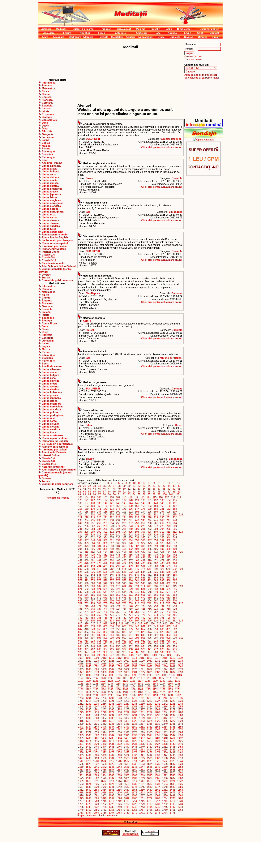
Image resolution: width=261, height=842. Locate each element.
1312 (164, 718)
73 (134, 491)
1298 (164, 715)
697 (156, 600)
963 (99, 649)
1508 (164, 758)
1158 (162, 686)
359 (162, 540)
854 (124, 629)
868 (111, 632)
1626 (103, 784)
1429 (96, 743)
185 (86, 511)
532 (130, 571)
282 (86, 528)
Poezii (168, 29)
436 (137, 554)
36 (159, 485)
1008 (88, 657)
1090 (180, 672)
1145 (170, 683)
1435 (142, 743)
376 (168, 543)
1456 (88, 749)
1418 (119, 741)
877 (168, 632)
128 (130, 500)
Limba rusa (175, 211)
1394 (149, 735)
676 (124, 597)
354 (130, 540)
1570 (103, 772)
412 (92, 551)
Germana (177, 293)
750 (80, 612)
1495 (172, 755)
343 (162, 537)
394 (80, 549)
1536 (164, 764)
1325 (157, 721)
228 (149, 517)
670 (86, 597)
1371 (80, 732)
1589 (142, 775)
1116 (161, 678)
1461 (126, 749)
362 (80, 543)
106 (99, 497)
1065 (96, 669)
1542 (103, 766)
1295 (142, 715)
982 (118, 652)
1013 (126, 657)
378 (80, 546)
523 (181, 569)
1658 (134, 789)
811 (162, 620)
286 (111, 528)
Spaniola (177, 178)
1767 (111, 812)
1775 (172, 812)
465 (118, 560)
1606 (164, 778)
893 (168, 635)
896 (86, 637)
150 (168, 503)
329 (175, 534)
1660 (149, 789)
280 (175, 526)
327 (162, 534)
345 (175, 537)
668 (175, 594)
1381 (157, 732)
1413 (80, 741)
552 (156, 574)
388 (143, 546)
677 (130, 597)
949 (111, 646)
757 (124, 612)
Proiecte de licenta (58, 497)
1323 (142, 721)
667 (168, 594)
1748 (180, 806)
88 (104, 494)
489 (168, 563)
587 (175, 580)
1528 (103, 764)
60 (174, 488)
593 (111, 583)
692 (124, 600)
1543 (111, 766)
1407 (142, 738)
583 (149, 580)
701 (80, 603)
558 (93, 577)
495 (105, 566)
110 (124, 497)
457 (168, 557)
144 (130, 503)
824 (140, 623)
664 (149, 594)
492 (86, 566)
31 (134, 485)
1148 (88, 686)
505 (168, 566)
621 (80, 589)
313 (181, 531)
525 (86, 571)
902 (124, 637)
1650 (180, 786)
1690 (164, 795)
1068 (119, 669)
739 (111, 609)
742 (130, 609)
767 (86, 614)
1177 (95, 692)
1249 (111, 706)
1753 (111, 809)
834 (99, 626)
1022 (88, 660)
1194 (118, 695)
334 (105, 537)
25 (104, 485)
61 (179, 488)
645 (130, 592)
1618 (149, 781)
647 (143, 592)
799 (86, 620)
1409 (157, 738)
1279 (126, 712)
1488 (119, 755)
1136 (103, 683)
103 (80, 497)
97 (149, 494)
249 (80, 523)
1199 (155, 695)
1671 (126, 792)
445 (93, 557)
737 (99, 609)
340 (143, 537)
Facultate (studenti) (171, 138)
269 (105, 526)
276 (149, 526)
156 (105, 506)
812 (168, 620)
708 (124, 603)
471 (156, 560)
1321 (126, 721)
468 (137, 560)
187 (99, 511)
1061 (172, 666)
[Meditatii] (203, 126)
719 (86, 606)
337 (124, 537)
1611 (96, 781)
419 (136, 551)
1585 (111, 775)
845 (168, 626)
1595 (80, 778)
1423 (157, 741)
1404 (119, 738)
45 (99, 488)
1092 (88, 675)
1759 (157, 809)
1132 (177, 680)
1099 (142, 675)
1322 (134, 721)
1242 (164, 703)
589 (86, 583)
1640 (103, 786)
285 (105, 528)
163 (149, 506)
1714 (134, 801)
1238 (134, 703)
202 (93, 514)
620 (181, 586)
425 (174, 551)
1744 (149, 806)
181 (162, 508)
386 (130, 546)
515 (130, 569)
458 (175, 557)
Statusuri (141, 33)
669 (80, 597)
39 (174, 485)
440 (162, 554)
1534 (149, 764)
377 (175, 543)
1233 (96, 703)
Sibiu (89, 425)
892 (162, 635)
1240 (149, 703)
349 (99, 540)
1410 (164, 738)
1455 (80, 749)
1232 (88, 703)
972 (156, 649)
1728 (134, 804)
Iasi (88, 211)
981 (111, 652)
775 (137, 614)
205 (111, 514)
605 (86, 586)
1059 (157, 666)
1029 (142, 660)
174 (118, 508)
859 (156, 629)
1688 (149, 795)
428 (86, 554)
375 (162, 543)
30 (129, 485)
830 (178, 623)
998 (118, 655)
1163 (95, 689)
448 (111, 557)
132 (156, 500)
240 (124, 520)
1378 (134, 732)
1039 (111, 663)
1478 (149, 752)
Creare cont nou (193, 56)
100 (164, 494)
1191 (95, 695)
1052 (103, 666)
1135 (95, 683)
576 (105, 580)
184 (80, 511)
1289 (96, 715)
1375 (111, 732)
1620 (164, 781)
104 (86, 497)
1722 (88, 804)
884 (111, 635)
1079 (96, 672)
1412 (180, 738)
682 (162, 597)
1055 (126, 666)
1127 (140, 680)
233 (80, 520)
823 (133, 623)
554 (168, 574)
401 (124, 549)
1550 (164, 766)
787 (111, 617)
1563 (157, 769)
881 (93, 635)
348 (93, 540)
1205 (96, 698)
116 (160, 497)
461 (93, 560)
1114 (146, 678)
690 (111, 600)
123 (99, 500)
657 (105, 594)
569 (162, 577)
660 (124, 594)
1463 (142, 749)
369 (124, 543)
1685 (126, 795)
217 (80, 517)
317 (99, 534)
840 (137, 626)
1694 (88, 798)
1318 (103, 721)
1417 (111, 741)
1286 (180, 712)
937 (137, 643)
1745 (157, 806)
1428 (88, 743)
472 (162, 560)
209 (137, 514)
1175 (80, 692)
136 (80, 503)
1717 (157, 801)
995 (99, 655)
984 (130, 652)
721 (99, 606)
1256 (164, 706)
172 (105, 508)
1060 (164, 666)
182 (168, 508)
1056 (134, 666)
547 (124, 574)
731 (162, 606)
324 (143, 534)
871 (130, 632)
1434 (134, 743)
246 (162, 520)
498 (124, 566)
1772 (149, 812)
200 (80, 514)
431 (105, 554)
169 (86, 508)
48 (114, 488)
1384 (180, 732)
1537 (172, 764)
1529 (111, 764)
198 (168, 511)
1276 (103, 712)
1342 (180, 723)
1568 (88, 772)
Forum (67, 33)
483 (130, 563)
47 (109, 488)
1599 (111, 778)
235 (93, 520)
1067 (111, 669)
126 (118, 500)
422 (155, 551)
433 (118, 554)
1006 (177, 655)
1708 (88, 801)
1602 (134, 778)
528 (105, 571)
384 (118, 546)
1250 (119, 706)
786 (105, 617)
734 (80, 609)
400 (118, 549)
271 (118, 526)
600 (156, 583)
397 (99, 549)
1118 (176, 678)
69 (114, 491)
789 (124, 617)
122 (93, 500)
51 (129, 488)
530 (118, 571)
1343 (80, 726)
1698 (119, 798)
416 (118, 551)
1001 (138, 655)
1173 (170, 689)
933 (111, 643)
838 (124, 626)
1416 (103, 741)
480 (111, 563)
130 (143, 500)
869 (118, 632)
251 (93, 523)
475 (80, 563)
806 (130, 620)
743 (137, 609)
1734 (180, 804)
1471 (96, 752)
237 (105, 520)
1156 (147, 686)
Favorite (103, 37)
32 (139, 485)
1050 (88, 666)
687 (93, 600)
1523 (172, 761)
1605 (157, 778)
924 (156, 640)
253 (105, 523)
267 (93, 526)
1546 (134, 766)
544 (105, 574)
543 (99, 574)
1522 (164, 761)
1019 (172, 657)
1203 (80, 698)
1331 (96, 723)
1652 (88, 789)
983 (124, 652)
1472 (103, 752)
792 (143, 617)
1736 (88, 806)
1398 (180, 735)
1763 (80, 812)
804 (118, 620)
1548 (149, 766)
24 (99, 485)
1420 (134, 741)
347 (86, 540)
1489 (126, 755)
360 (168, 540)
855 (130, 629)
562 (118, 577)
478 (99, 563)
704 (99, 603)
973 (162, 649)
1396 (164, 735)
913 (86, 640)
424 (168, 551)
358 (156, 540)
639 (93, 592)
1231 (80, 703)
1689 (157, 795)
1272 (180, 709)
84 (84, 494)
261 (156, 523)
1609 (80, 781)
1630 (134, 784)
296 (175, 528)
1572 (119, 772)
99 (159, 494)
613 (136, 586)
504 (162, 566)
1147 (80, 686)
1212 (149, 698)
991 (175, 652)
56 (154, 488)
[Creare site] (203, 175)
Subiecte (175, 37)
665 (156, 594)
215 (174, 514)
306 (137, 531)
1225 (142, 700)
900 (111, 637)
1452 (164, 746)
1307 (126, 718)
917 (111, 640)
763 (162, 612)
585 (162, 580)
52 (134, 488)
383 (111, 546)
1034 (180, 660)
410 (80, 551)
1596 (88, 778)
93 (129, 494)
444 (86, 557)
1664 (180, 789)
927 (175, 640)
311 (168, 531)
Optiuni (202, 37)
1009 (96, 657)
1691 (172, 795)
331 (86, 537)
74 (139, 491)
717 (181, 603)
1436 (149, 743)
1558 (119, 769)
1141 (140, 683)
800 (93, 620)
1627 (111, 784)
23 (94, 485)
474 (175, 560)
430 (99, 554)
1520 (149, 761)
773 (124, 614)
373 (149, 543)
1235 (111, 703)
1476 (134, 752)
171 (99, 508)
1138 (118, 683)
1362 (119, 729)
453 (143, 557)
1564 (164, 769)
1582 (88, 775)
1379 (142, 732)
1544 (119, 766)
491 (80, 566)
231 (168, 517)
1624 (88, 784)
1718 (164, 801)
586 (168, 580)
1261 (96, 709)
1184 (147, 692)
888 (137, 635)
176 (130, 508)
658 (111, 594)
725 (124, 606)
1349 (126, 726)
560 (105, 577)
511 (105, 569)
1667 (96, 792)
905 (143, 637)
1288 (88, 715)
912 (80, 640)
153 (86, 506)
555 (175, 574)
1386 (88, 735)
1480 (164, 752)
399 (111, 549)
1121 (95, 680)
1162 (88, 689)
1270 (164, 709)
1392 (134, 735)
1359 (96, 729)
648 (149, 592)
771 (111, 614)
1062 (180, 666)
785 (99, 617)
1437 (157, 743)
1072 (149, 669)
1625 (96, 784)
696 (149, 600)
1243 (172, 703)
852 (111, 629)
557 (86, 577)
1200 (162, 695)
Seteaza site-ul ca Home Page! (201, 77)
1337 (142, 723)
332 (93, 537)
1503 (126, 758)
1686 (134, 795)
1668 (103, 792)
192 (130, 511)
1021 (80, 660)
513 (118, 569)
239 (118, 520)
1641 (111, 786)
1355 (172, 726)
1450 (149, 746)
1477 (142, 752)
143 (124, 503)
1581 (80, 775)
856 (137, 629)
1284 (164, 712)
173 (111, 508)
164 (156, 506)
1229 (172, 700)
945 (86, 646)
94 (134, 494)
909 (168, 637)
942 (168, 643)
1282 (149, 712)
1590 (149, 775)
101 (171, 494)
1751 (96, 809)
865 (93, 632)
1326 (164, 721)
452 (137, 557)
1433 (126, 743)
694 (137, 600)
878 (175, 632)
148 (156, 503)
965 (111, 649)
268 (99, 526)
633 (156, 589)
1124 (117, 680)
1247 (96, 706)
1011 (111, 657)
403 (137, 549)
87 (99, 494)
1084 (134, 672)
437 (143, 554)
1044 (149, 663)
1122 (103, 680)
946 (93, 646)
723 (111, 606)
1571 (111, 772)
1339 (157, 723)
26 (109, 485)
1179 (110, 692)
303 (118, 531)
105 (93, 497)
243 (143, 520)
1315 (80, 721)
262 (162, 523)
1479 (157, 752)
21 (84, 485)
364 (93, 543)
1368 (164, 729)
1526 (88, 764)
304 (124, 531)
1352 (149, 726)
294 (162, 528)
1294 (134, 715)
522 (174, 569)
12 (144, 483)
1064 (88, 669)
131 (149, 500)
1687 (142, 795)
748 (168, 609)
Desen (178, 425)
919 (124, 640)
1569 (96, 772)
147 (149, 503)
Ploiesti (90, 330)
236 (99, 520)
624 (99, 589)
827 (159, 623)
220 (99, 517)
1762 (180, 809)
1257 (172, 706)
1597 (96, 778)
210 (143, 514)
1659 (142, 789)
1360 (103, 729)
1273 (80, 712)
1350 (134, 726)
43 (89, 488)
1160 (177, 686)
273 (130, 526)
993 (86, 655)
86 (94, 494)
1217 (80, 700)
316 (93, 534)
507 (80, 569)
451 (130, 557)
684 (175, 597)
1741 (126, 806)
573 (86, 580)
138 (93, 503)
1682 (103, 795)
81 (174, 491)
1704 (164, 798)
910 (175, 637)
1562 (149, 769)
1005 (169, 655)
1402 (103, 738)
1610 (88, 781)
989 (162, 652)
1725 (111, 804)
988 (156, 652)
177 (137, 508)
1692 (180, 795)
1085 (142, 672)
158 (118, 506)
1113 (139, 678)
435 (130, 554)
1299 (172, 715)
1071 (142, 669)
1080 (103, 672)
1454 (180, 746)
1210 (134, 698)
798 (80, 620)
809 (149, 620)
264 (175, 523)
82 (179, 491)
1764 (88, 812)
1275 (96, 712)
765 (175, 612)
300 (99, 531)
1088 (164, 672)
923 (149, 640)
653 (80, 594)
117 (166, 497)
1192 (103, 695)
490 (175, 563)
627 (118, 589)
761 (149, 612)
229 (156, 517)
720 (93, 606)
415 (111, 551)
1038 (103, 663)
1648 (164, 786)
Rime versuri (184, 29)
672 (99, 597)
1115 (154, 678)
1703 (157, 798)
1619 (157, 781)
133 (162, 500)
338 (130, 537)
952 (130, 646)
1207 (111, 698)
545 (111, 574)
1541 (96, 766)
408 (168, 549)
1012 (118, 657)
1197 (140, 695)
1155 (140, 686)
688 (99, 600)
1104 (179, 675)
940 (156, 643)
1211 (142, 698)
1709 (96, 801)
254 (111, 523)
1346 (103, 726)
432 (111, 554)
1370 (180, 729)
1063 (80, 669)
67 (104, 491)
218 (86, 517)
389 (149, 546)
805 (124, 620)
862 (175, 629)
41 (79, 488)
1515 (111, 761)
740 (118, 609)
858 (149, 629)
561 (111, 577)
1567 (80, 772)
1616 (134, 781)
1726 (119, 804)
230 (162, 517)
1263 (111, 709)
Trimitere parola (193, 59)
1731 (157, 804)
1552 (180, 766)
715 (168, 603)
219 (93, 517)
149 (162, 503)
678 (137, 597)
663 (143, 594)
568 (156, 577)
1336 (134, 723)
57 (159, 488)
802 (105, 620)
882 (99, 635)
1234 (103, 703)
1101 (157, 675)
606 (93, 586)
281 (80, 528)
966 (118, 649)
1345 (96, 726)
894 (175, 635)
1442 (88, 746)
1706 (180, 798)
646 (137, 592)
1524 (180, 761)
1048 (180, 663)
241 (130, 520)
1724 (103, 804)
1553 (80, 769)
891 (156, 635)
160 (130, 506)
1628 (119, 784)
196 (156, 511)
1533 (142, 764)
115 (154, 497)
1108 (103, 678)
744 (143, 609)
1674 (149, 792)
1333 (111, 723)
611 (124, 586)
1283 (157, 712)
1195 (125, 695)
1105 (80, 678)
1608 (180, 778)
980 (105, 652)
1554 (88, 769)
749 (175, 609)
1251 (126, 706)
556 (80, 577)
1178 (103, 692)
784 (93, 617)
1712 (118, 801)
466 (124, 560)
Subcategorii (145, 37)
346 (80, 540)
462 (99, 560)
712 (149, 603)
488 (162, 563)
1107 (95, 678)
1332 (103, 723)
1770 (134, 812)
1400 (88, 738)
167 (175, 506)
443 (80, 557)
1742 (134, 806)
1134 (88, 683)
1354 (164, 726)
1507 (157, 758)
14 (154, 483)
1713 (126, 801)
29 (124, 485)
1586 (119, 775)
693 (130, 600)
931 (99, 643)
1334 (119, 723)
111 (130, 497)
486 (149, 563)
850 (99, 629)
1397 (172, 735)
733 (175, 606)
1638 (88, 786)
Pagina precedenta (87, 815)
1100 (149, 675)
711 (143, 603)
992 (80, 655)
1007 (80, 657)
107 (105, 497)
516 (136, 569)
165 (162, 506)
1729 (142, 804)
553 (162, 574)
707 (118, 603)
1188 (177, 692)
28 (119, 485)
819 (105, 623)
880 (86, 635)
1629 (126, 784)
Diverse (188, 37)
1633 (157, 784)
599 (149, 583)
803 (111, 620)
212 (155, 514)
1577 (157, 772)
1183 (140, 692)
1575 (142, 772)
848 (86, 629)
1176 (88, 692)
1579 (172, 772)
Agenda (172, 33)
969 (137, 649)
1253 (142, 706)
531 (124, 571)
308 (149, 531)
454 (149, 557)
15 (159, 483)
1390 (119, 735)
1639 (96, 786)
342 (156, 537)
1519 (141, 761)
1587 (126, 775)
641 (105, 592)
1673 (142, 792)
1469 (80, 752)
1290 (103, 715)
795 (162, 617)
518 (149, 569)
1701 (142, 798)
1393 (142, 735)
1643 (126, 786)
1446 (119, 746)
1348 (119, 726)
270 (111, 526)
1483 (80, 755)
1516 (118, 761)
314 (80, 534)
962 (93, 649)
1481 (172, 752)
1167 (125, 689)
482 (124, 563)
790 (130, 617)
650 (162, 592)
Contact (214, 33)
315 (86, 534)
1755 (126, 809)
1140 (133, 683)
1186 (162, 692)
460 (86, 560)
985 (137, 652)
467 (130, 560)
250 (86, 523)
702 (86, 603)
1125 (125, 680)
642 (111, 592)
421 (149, 551)
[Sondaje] (203, 136)
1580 (180, 772)
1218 (88, 700)
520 (162, 569)
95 (139, 494)
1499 (96, 758)
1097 (126, 675)
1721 (80, 804)
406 (156, 549)
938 (143, 643)
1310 (149, 718)
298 (86, 531)
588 (80, 583)
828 (165, 623)
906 (149, 637)
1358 (88, 729)
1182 (133, 692)
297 (80, 531)
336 (118, 537)
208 (130, 514)
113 (142, 497)
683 (168, 597)
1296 (149, 715)
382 (105, 546)
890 (149, 635)
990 (168, 652)
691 (118, 600)
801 (99, 620)
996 (105, 655)
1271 (172, 709)
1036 (88, 663)
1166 (118, 689)
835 (105, 626)
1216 (180, 698)
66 (99, 491)
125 (111, 500)
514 (124, 569)
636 (175, 589)
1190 (88, 695)
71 (124, 491)
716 (174, 603)
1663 (172, 789)
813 (174, 620)
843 (156, 626)
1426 (180, 741)
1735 (80, 806)
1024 (103, 660)
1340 (164, 723)
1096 (119, 675)
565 (137, 577)
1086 (149, 672)
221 (105, 517)
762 (156, 612)
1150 (103, 686)
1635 (172, 784)
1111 (125, 678)
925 (162, 640)
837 (118, 626)
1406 (134, 738)
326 (156, 534)
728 (143, 606)
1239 (142, 703)
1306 (119, 718)
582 (143, 580)
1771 (142, 812)
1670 (119, 792)
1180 (118, 692)
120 (80, 500)
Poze (157, 33)
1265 (126, 709)
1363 (126, 729)
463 (105, 560)
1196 (133, 695)
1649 (172, 786)
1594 (180, 775)
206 (118, 514)
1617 (141, 781)
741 (124, 609)
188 (105, 511)
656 (99, 594)
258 (137, 523)
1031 (157, 660)
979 (99, 652)
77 (154, 491)
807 (137, 620)
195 (149, 511)
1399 (80, 738)
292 (149, 528)
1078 (88, 672)
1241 (157, 703)
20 (79, 485)
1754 (119, 809)
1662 (164, 789)
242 (137, 520)
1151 (110, 686)
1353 (157, 726)
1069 (126, 669)
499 (130, 566)
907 (156, 637)
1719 (172, 801)
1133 (80, 683)
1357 (80, 729)
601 (162, 583)
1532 (134, 764)
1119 (80, 680)
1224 (134, 700)
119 (179, 497)
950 (118, 646)
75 (144, 491)
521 (168, 569)
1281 (142, 712)
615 (149, 586)
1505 (142, 758)
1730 (149, 804)
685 (80, 600)
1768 (119, 812)
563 (124, 577)
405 (149, 549)
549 (137, 574)
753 (99, 612)
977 (86, 652)
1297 (157, 715)
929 (86, 643)
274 (137, 526)
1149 (95, 686)
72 (129, 491)
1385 (80, 735)
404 (143, 549)
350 (105, 540)
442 (175, 554)
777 (149, 614)
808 (143, 620)
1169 (140, 689)
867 (105, 632)
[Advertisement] (57, 59)
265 (80, 526)
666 (162, 594)
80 (169, 491)
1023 (96, 660)
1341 (172, 723)
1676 (164, 792)
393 (175, 546)
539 (175, 571)
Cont (200, 33)
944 (80, 646)
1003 (154, 655)
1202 (178, 695)
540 (80, 574)
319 (111, 534)
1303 (96, 718)
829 (171, 623)
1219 (96, 700)
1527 (96, 764)
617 (162, 586)
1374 (103, 732)
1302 (88, 718)
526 (93, 571)
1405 (126, 738)
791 (137, 617)
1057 (142, 666)
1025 (111, 660)
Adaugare (48, 33)
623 (93, 589)
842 (149, 626)
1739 (111, 806)
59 (169, 488)
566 (143, 577)
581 (137, 580)
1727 (126, 804)
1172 (162, 689)
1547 (142, 766)
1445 (111, 746)
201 (86, 514)
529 (111, 571)
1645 (142, 786)
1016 (149, 657)
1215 (172, 698)
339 (137, 537)
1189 (80, 695)
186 (93, 511)
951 (124, 646)
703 (93, 603)
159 (124, 506)
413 (99, 551)
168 (80, 508)
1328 (180, 721)
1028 (134, 660)
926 (168, 640)
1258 (180, 706)
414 (105, 551)
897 (93, 637)
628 (124, 589)
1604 (149, 778)
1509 (172, 758)
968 (130, 649)
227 (143, 517)
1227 (157, 700)
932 (105, 643)
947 (99, 646)
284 (99, 528)
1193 (110, 695)
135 (175, 500)
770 (105, 614)
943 (175, 643)
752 (93, 612)
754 (105, 612)
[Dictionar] (111, 834)
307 (143, 531)
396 (93, 549)
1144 (162, 683)
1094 (103, 675)
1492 (149, 755)
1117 (168, 678)
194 (143, 511)
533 (137, 571)
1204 (88, 698)
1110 (118, 678)
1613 (111, 781)
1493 (157, 755)
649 (156, 592)
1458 (103, 749)
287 (118, 528)
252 (99, 523)
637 (80, 592)
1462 (134, 749)
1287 (80, 715)
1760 (164, 809)
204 (105, 514)
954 (143, 646)
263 (168, 523)
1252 (134, 706)
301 (105, 531)
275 (143, 526)
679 (143, 597)
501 (143, 566)
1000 (131, 655)
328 (168, 534)
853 (118, 629)
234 (86, 520)
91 (119, 494)
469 (143, 560)
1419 (126, 741)
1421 (142, 741)
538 (168, 571)
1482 (180, 752)
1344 (88, 726)
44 (94, 488)
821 (121, 623)
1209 (126, 698)
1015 (141, 657)
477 (93, 563)
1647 (157, 786)
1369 (172, 729)
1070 (134, 669)
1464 (149, 749)
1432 (119, 743)
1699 (126, 798)
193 (137, 511)
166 (168, 506)
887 (130, 635)
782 (80, 617)
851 (105, 629)
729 (149, 606)
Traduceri (105, 29)
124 (105, 500)
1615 (126, 781)
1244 (180, 703)
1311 (157, 718)
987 (149, 652)
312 (174, 531)
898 (99, 637)
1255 (157, 706)
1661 (157, 789)
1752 (103, 809)
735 (86, 609)
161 (137, 506)
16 (164, 483)
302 (111, 531)
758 (130, 612)
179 (149, 508)
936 (130, 643)
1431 (111, 743)
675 (118, 597)
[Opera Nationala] (203, 139)
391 (162, 546)
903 (130, 637)
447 (105, 557)
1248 (103, 706)
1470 (88, 752)
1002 (146, 655)
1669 (111, 792)
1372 (88, 732)
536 (156, 571)
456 (162, 557)
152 (80, 506)
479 (105, 563)
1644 (134, 786)
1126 (132, 680)
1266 (134, 709)
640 (99, 592)
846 (175, 626)
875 (156, 632)
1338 (149, 723)
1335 (126, 723)
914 (93, 640)
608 (105, 586)
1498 (88, 758)
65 (94, 491)
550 (143, 574)
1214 (164, 698)
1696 (103, 798)
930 (93, 643)
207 (124, 514)
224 (124, 517)
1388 (103, 735)
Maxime (140, 29)
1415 (96, 741)
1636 (180, 784)
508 (86, 569)
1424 (164, 741)
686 (86, 600)
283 (93, 528)
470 (149, 560)
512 (111, 569)
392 (168, 546)
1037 (96, 663)
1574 (134, 772)
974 (168, 649)
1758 (149, 809)
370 (130, 543)
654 (86, 594)
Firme (101, 33)
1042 (134, 663)
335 (111, 537)
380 (93, 546)
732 (168, 606)
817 (93, 623)
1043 (142, 663)
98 (154, 494)
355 (137, 540)
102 (177, 494)
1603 (142, 778)
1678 (180, 792)
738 (105, 609)
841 (143, 626)
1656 (119, 789)
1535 (157, 764)
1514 (103, 761)
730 (156, 606)
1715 (141, 801)
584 (156, 580)
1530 (119, 764)
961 (86, 649)
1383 (172, 732)
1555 (96, 769)
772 (118, 614)
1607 (172, 778)
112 (136, 497)
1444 (103, 746)
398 (105, 549)
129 (137, 500)
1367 (157, 729)
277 (156, 526)
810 (156, 620)
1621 (172, 781)
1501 (111, 758)
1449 (142, 746)
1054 (119, 666)
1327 (172, 721)
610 (118, 586)
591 (99, 583)
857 (143, 629)
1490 (134, 755)
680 (149, 597)
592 (105, 583)
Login (187, 33)
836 (111, 626)
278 (162, 526)
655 (93, 594)
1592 (164, 775)
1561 (142, 769)
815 (80, 623)
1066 (103, 669)
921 (137, 640)
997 (111, 655)
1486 (103, 755)
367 (111, 543)
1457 (96, 749)
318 (105, 534)
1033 (172, 660)
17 (169, 483)
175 (124, 508)
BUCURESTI (93, 138)
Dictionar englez (209, 29)
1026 (119, 660)
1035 (80, 663)
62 (79, 491)
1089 (172, 672)
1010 (103, 657)
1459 (111, 749)
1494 (164, 755)
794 (156, 617)
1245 (80, 706)
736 (93, 609)
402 (130, 549)
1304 (103, 718)
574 (93, 580)
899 (105, 637)
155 (99, 506)
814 (181, 620)
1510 (180, 758)
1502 (119, 758)
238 (111, 520)
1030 (149, 660)
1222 (119, 700)
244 (149, 520)
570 (168, 577)
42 (84, 488)
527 (99, 571)
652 (175, 592)
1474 (119, 752)
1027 (126, 660)
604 (80, 586)
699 (168, 600)
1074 (164, 669)
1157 (155, 686)
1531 (126, 764)
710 (137, 603)
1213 (157, 698)
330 (80, 537)
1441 (80, 746)
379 (86, 546)
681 (156, 597)
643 (118, 592)
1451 (157, 746)
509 (93, 569)
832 (86, 626)
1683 (111, 795)
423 (162, 551)
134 (168, 500)
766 (80, 614)
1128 (147, 680)
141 (111, 503)
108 (111, 497)
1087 (157, 672)
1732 (164, 804)
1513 (95, 761)
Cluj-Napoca (93, 293)
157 (111, 506)
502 (149, 566)
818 (99, 623)
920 (130, 640)
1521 (157, 761)
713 (155, 603)
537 (162, 571)
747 (162, 609)
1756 (134, 809)
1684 (119, 795)
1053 (111, 666)
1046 (164, 663)
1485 (96, 755)
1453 (172, 746)
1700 (134, 798)
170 (93, 508)
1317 (96, 721)
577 (111, 580)
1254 (149, 706)
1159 (170, 686)
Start (45, 37)
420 (143, 551)
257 (130, 523)
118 (173, 497)
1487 (111, 755)
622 (86, 589)
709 (130, 603)
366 (105, 543)
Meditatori (117, 37)
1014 (134, 657)
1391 (126, 735)
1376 (119, 732)
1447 (126, 746)
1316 (88, 721)
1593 (172, 775)
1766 (103, 812)
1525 (80, 764)
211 (149, 514)
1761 (172, 809)
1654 (103, 789)
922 (143, 640)
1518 (134, 761)
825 (146, 623)
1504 (134, 758)
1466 (164, 749)
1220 (103, 700)
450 (124, 557)
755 (111, 612)
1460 (119, 749)
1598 (103, 778)
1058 (149, 666)
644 (124, 592)
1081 (111, 672)
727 (137, 606)
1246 (88, 706)
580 (130, 580)
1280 (134, 712)
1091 (80, 675)
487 (156, 563)
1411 (172, 738)
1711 (111, 801)
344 (168, 537)
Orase (161, 37)
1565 (172, 769)
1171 (155, 689)
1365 (142, 729)
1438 (164, 743)
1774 (164, 812)
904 (137, 637)
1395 (157, 735)
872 (137, 632)
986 (143, 652)
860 (162, 629)
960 (80, 649)
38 (169, 485)
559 (99, 577)
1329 (80, 723)
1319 (111, 721)
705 (105, 603)
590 (93, 583)
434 (124, 554)
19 (179, 483)
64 (89, 491)
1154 (133, 686)
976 (80, 652)
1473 (111, 752)
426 (181, 551)
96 (144, 494)
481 (118, 563)
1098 (134, 675)
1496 (180, 755)
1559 (126, 769)
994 (93, 655)
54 (144, 488)
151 (175, 503)
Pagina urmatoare (108, 815)
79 (164, 491)
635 (168, 589)
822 (127, 623)
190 (118, 511)
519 (155, 569)
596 (130, 583)
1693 (80, 798)
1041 (126, 663)
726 (130, 606)
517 (143, 569)
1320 (119, 721)
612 (130, 586)
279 (168, 526)
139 (99, 503)
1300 (180, 715)
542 (93, 574)
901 (118, 637)
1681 (96, 795)
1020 (180, 657)
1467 (172, 749)
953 (137, 646)
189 (111, 511)
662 (137, 594)
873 (143, 632)
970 (143, 649)
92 (124, 494)
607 (99, 586)
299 (93, 531)
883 (105, 635)
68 (109, 491)
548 (130, 574)
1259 (80, 709)
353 (124, 540)
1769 (126, 812)
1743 (142, 806)
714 (162, 603)
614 (143, 586)
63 (84, 491)
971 (149, 649)
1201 (170, 695)
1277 (111, 712)
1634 (164, 784)
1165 (110, 689)
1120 (88, 680)
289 (130, 528)
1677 (172, 792)
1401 (96, 738)
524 (80, 571)
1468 (180, 749)
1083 (126, 672)
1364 (134, 729)
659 (118, 594)
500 (137, 566)
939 (149, 643)
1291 (111, 715)
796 (168, 617)
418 (130, 551)
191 (124, 511)
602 (168, 583)
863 (80, 632)
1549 (157, 766)
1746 (164, 806)
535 (149, 571)
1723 (96, 804)
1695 (96, 798)
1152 (118, 686)
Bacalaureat (124, 29)
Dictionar (46, 29)
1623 (80, 784)
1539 (80, 766)
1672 (134, 792)
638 (86, 592)
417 (124, 551)
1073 (157, 669)
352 (118, 540)
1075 (172, 669)
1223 (126, 700)
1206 (103, 698)
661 (130, 594)
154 (93, 506)
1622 (180, 781)
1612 (103, 781)
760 (143, 612)
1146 (177, 683)
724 (118, 606)
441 (168, 554)
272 (124, 526)
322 (130, 534)
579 (124, 580)
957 (162, 646)
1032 (164, 660)
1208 (119, 698)
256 (124, 523)
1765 (96, 812)
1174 (177, 689)
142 (118, 503)
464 (111, 560)
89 (109, 494)
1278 (119, 712)
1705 (172, 798)
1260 (88, 709)
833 (93, 626)
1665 (80, 792)
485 (143, 563)
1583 (96, 775)
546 (118, 574)
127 (124, 500)
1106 (88, 678)
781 (175, 614)
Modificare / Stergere (81, 37)
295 (168, 528)
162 (143, 506)
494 (99, 566)
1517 (126, 761)
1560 (134, 769)
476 (86, 563)
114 (148, 497)
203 (99, 514)
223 (118, 517)
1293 (126, 715)
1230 (180, 700)
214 (168, 514)
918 (118, 640)
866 (99, 632)
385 (124, 546)
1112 (132, 678)
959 (175, 646)
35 (154, 485)
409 (175, 549)
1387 (96, 735)
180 (156, 508)
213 (162, 514)
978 (93, 652)
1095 (111, 675)
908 (162, 637)
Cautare (130, 37)
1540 (88, 766)
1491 (142, 755)
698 (162, 600)
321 (124, 534)
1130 (162, 680)
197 (162, 511)
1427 (80, 743)
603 (175, 583)
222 (111, 517)
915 (99, 640)
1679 (80, 795)
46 (104, 488)
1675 (157, 792)
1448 (134, 746)
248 (175, 520)
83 (79, 494)
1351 (142, 726)
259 (143, 523)
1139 (125, 683)
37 (164, 485)
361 (175, 540)
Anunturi (85, 33)
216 (181, 514)
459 (80, 560)
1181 (125, 692)
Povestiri (155, 29)
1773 (157, 812)
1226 (149, 700)
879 (80, 635)
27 (114, 485)
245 (156, 520)
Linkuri (216, 37)
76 (149, 491)
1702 (149, 798)
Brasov (90, 458)
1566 (180, 769)
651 (168, 592)
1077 (80, 672)
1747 (172, 806)
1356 (180, 726)
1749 (80, 809)
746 (156, 609)
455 (156, 557)
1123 (110, 680)
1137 (110, 683)
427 (80, 554)
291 (143, 528)
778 (156, 614)
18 (174, 483)
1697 (111, 798)
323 (137, 534)
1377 (126, 732)
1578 (164, 772)
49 (119, 488)
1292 (119, 715)
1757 (142, 809)
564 (130, 577)
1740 (119, 806)
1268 (149, 709)
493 (93, 566)
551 (149, 574)
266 (86, 526)
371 (137, 543)
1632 (149, 784)
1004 (161, 655)
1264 (119, 709)
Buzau (89, 178)
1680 (88, 795)
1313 (172, 718)
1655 (111, 789)
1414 (88, 741)
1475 (126, 752)
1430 (103, 743)
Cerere (87, 320)
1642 (119, 786)
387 (137, 546)
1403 (111, 738)
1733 (172, 804)
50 (124, 488)
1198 (147, 695)
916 (105, 640)
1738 (103, 806)
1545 (126, 766)
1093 (96, 675)
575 (99, 580)
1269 (157, 709)
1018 (164, 657)
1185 (155, 692)
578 (118, 580)
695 (143, 600)
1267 (142, 709)
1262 (103, 709)
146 (143, 503)
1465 (157, 749)
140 (105, 503)
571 (175, 577)
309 (156, 531)
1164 (103, 689)
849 (93, 629)
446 (99, 557)
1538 (180, 764)
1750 (88, 809)
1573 (126, 772)
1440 (180, 743)
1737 (96, 806)
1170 (147, 689)
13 (149, 483)
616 (155, 586)
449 (118, 557)
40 (179, 485)
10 (134, 483)
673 (105, 597)
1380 (149, 732)
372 (143, 543)
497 (118, 566)
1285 (172, 712)
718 (80, 606)
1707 (80, 801)
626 (111, 589)
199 (175, 511)
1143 (155, 683)
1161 (80, 689)
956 (156, 646)
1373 (96, 732)
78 (159, 491)
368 (118, 543)
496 (111, 566)
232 (175, 517)
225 (130, 517)
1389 (111, 735)
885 (118, 635)
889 (143, 635)
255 (118, 523)
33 (144, 485)
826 (152, 623)
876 (162, 632)
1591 (157, 775)
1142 (147, 683)
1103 (172, 675)
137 (86, 503)
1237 (126, 703)
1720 (180, 801)
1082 (119, 672)
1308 (134, 718)
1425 (172, 741)
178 (143, 508)
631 (143, 589)
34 (149, 485)
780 (168, 614)
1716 (149, 801)
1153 (125, 686)
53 (139, 488)
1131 (170, 680)
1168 (133, 689)
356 (143, 540)
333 (99, 537)
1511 (80, 761)
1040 (119, 663)
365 (99, 543)
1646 (149, 786)
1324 (149, 721)
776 (143, 614)
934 (118, 643)
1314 (180, 718)
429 (93, 554)
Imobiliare (120, 33)
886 (124, 635)
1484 (88, 755)
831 (80, 626)
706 (111, 603)
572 (80, 580)
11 (139, 483)
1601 (126, 778)
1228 (164, 700)
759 (137, 612)
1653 (96, 789)
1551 (172, 766)
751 (86, 612)
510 (99, 569)
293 (156, 528)
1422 (149, 741)
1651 (80, 789)
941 (162, 643)
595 (124, 583)
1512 (88, 761)
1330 (88, 723)
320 (118, 534)
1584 (103, 775)
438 (149, 554)
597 (137, 583)
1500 (103, 758)
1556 (103, 769)
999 (124, 655)
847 (80, 629)
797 (175, 617)
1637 (80, 786)
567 (149, 577)
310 (162, 531)
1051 (96, 666)
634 (162, 589)
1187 (170, 692)
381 (99, 546)
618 (168, 586)
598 (143, 583)
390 (156, 546)
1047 (172, 663)
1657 (126, 789)
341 (149, 537)
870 (124, 632)
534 (143, 571)
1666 (88, 792)
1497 (80, 758)
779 (162, 614)
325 (149, 534)
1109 (110, 678)
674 (111, 597)
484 (137, 563)
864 (86, 632)
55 (149, 488)
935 (124, 643)
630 (137, 589)
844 (162, 626)
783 (86, 617)
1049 (80, 666)
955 (149, 646)
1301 (80, 718)
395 (86, 549)
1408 (149, 738)
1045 (157, 663)
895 (80, 637)
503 (156, 566)
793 (149, 617)
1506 (149, 758)
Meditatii (61, 29)
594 (118, 583)
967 (124, 649)
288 (124, 528)
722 (105, 606)
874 (149, 632)
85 (89, 494)
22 (89, 485)
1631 (142, 784)
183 (175, 508)
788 (118, 617)
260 (149, 523)
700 (175, 600)
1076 (180, 669)
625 (105, 589)
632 (149, 589)
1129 (155, 680)
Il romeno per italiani (169, 357)
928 (80, 643)
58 (164, 488)
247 (168, 520)
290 (137, 528)
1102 (164, 675)
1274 (88, 712)
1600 (119, 778)
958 (168, 646)
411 (86, 551)
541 (86, 574)
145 (137, 503)
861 (168, 629)
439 (156, 554)
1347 (111, 726)
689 (105, 600)
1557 (111, 769)
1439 (172, 743)
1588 (134, 775)
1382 (164, 732)
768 (93, 614)
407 (162, 549)
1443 (96, 746)
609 (111, 586)
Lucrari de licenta (83, 29)
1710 (103, 801)
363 (86, 543)
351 (111, 540)
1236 (119, 703)
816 (86, 623)
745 (149, 609)
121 (86, 500)
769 (99, 614)
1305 (111, 718)
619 (174, 586)
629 (130, 589)
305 (130, 531)
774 (130, 614)
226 (137, 517)
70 (119, 491)
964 (105, 649)
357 (149, 540)
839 (130, 626)
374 (156, 543)
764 (168, 612)
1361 (111, 729)
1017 (157, 657)
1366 (149, 729)
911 (181, 637)
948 (105, 646)
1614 (118, 781)
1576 (149, 772)
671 (93, 597)
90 (114, 494)
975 (175, 649)
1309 (142, 718)
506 (175, 566)
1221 (111, 700)
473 (168, 560)
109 (118, 497)
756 (118, 612)
